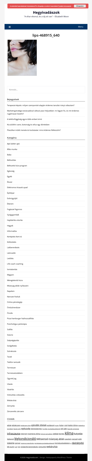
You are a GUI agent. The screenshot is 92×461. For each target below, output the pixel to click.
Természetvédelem (15, 373)
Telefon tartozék (13, 362)
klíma (69, 433)
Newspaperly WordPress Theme (59, 457)
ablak (9, 425)
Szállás (10, 329)
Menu (80, 26)
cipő (66, 425)
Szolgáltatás (12, 346)
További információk (64, 6)
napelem (68, 439)
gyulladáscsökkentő (54, 429)
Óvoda (10, 313)
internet (23, 434)
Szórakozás (11, 351)
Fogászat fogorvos (14, 209)
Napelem (10, 291)
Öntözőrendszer (13, 307)
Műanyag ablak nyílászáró (17, 285)
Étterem (10, 204)
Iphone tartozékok (46, 434)
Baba (9, 154)
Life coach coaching (15, 264)
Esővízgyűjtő (12, 198)
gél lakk (64, 429)
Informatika (12, 231)
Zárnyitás (11, 406)
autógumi (51, 425)
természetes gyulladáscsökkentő (44, 443)
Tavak (9, 356)
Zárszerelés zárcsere (15, 411)
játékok (55, 434)
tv (71, 443)
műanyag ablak (56, 438)
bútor (61, 425)
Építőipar (10, 193)
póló (80, 439)
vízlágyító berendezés (29, 447)
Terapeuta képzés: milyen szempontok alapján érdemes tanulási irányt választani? (40, 105)
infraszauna (13, 433)
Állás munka (12, 149)
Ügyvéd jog (11, 378)
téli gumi (10, 447)
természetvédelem (62, 443)
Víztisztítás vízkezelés (15, 395)
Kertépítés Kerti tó (14, 236)
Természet (11, 367)
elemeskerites (36, 429)
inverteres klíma (33, 434)
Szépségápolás (13, 340)
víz (19, 447)
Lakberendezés (13, 247)
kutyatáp (78, 433)
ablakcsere (16, 425)
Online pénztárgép (14, 302)
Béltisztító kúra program (17, 165)
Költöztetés (11, 242)
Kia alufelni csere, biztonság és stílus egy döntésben (28, 124)
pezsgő (75, 439)
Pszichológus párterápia (17, 324)
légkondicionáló (25, 438)
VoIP (16, 447)
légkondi (10, 439)
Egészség (10, 171)
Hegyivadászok (46, 12)
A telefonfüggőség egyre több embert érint (24, 119)
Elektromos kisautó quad (17, 187)
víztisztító (42, 447)
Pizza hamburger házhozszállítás (20, 318)
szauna (10, 443)
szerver (17, 443)
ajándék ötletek (38, 425)
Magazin (10, 275)
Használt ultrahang (73, 429)
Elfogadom (80, 6)
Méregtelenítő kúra (15, 280)
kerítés (61, 434)
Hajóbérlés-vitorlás (15, 220)
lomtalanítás (12, 269)
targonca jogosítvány (27, 443)
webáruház (52, 446)
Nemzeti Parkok (13, 296)
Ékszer (9, 182)
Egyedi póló (17, 429)
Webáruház (11, 400)
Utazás (10, 384)
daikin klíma (73, 425)
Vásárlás (10, 389)
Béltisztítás (11, 160)
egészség (25, 428)
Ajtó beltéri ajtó (13, 143)
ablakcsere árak (26, 425)
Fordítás (45, 429)
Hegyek (10, 225)
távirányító (78, 443)
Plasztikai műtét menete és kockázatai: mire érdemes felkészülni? (34, 130)
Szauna (10, 335)
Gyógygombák (13, 214)
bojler (57, 425)
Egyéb (9, 176)
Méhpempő (42, 438)
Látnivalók (11, 253)
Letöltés (10, 258)
